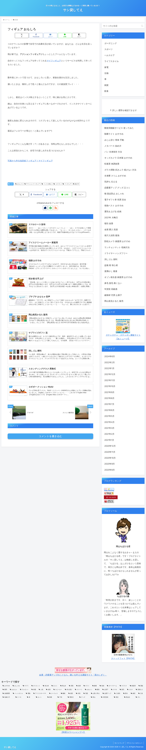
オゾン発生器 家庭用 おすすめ (118, 277)
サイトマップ (119, 743)
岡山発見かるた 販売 (113, 301)
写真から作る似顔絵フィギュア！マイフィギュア (30, 160)
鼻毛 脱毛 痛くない (113, 283)
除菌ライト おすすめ (113, 134)
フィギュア (67, 184)
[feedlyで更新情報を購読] (50, 207)
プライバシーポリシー (134, 743)
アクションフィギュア (33, 184)
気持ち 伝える (110, 181)
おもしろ (20, 184)
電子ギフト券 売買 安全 (115, 199)
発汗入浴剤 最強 (111, 235)
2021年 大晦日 (111, 217)
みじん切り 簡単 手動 (114, 140)
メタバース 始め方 (112, 146)
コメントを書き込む (50, 436)
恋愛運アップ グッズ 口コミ (117, 187)
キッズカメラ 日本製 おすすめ (118, 158)
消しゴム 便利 (110, 259)
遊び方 (77, 184)
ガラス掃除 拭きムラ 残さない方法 (120, 170)
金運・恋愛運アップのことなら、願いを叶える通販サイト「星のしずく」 (73, 675)
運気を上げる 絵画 (112, 211)
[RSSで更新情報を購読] (55, 207)
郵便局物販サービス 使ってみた (119, 128)
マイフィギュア (54, 60)
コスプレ (58, 184)
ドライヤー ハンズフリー (116, 253)
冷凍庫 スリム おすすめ (115, 176)
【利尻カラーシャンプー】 (73, 732)
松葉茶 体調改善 (111, 164)
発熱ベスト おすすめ (113, 205)
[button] (79, 35)
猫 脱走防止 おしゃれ (114, 193)
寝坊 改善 (108, 223)
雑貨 (11, 184)
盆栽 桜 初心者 (111, 265)
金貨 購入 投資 (111, 229)
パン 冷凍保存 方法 (113, 152)
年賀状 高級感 (110, 289)
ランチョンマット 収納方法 (117, 247)
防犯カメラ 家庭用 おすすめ (117, 241)
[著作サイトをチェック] (45, 207)
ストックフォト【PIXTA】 (123, 658)
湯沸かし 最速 (110, 271)
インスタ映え (47, 184)
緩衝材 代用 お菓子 (113, 295)
